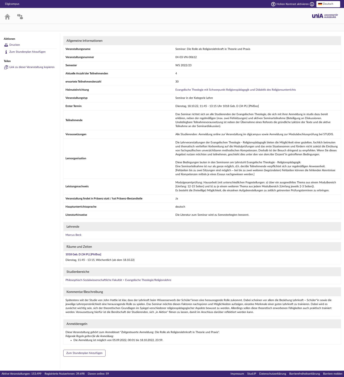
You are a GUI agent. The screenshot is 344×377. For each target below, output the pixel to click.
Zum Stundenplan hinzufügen (27, 52)
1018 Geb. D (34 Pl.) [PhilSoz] (83, 254)
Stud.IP (251, 373)
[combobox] (328, 4)
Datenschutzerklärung (272, 373)
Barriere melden (332, 373)
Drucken (14, 45)
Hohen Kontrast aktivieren (293, 4)
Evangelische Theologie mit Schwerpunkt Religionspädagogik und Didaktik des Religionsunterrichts (235, 89)
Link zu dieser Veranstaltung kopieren (32, 67)
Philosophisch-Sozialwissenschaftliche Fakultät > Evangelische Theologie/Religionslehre (118, 280)
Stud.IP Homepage (325, 16)
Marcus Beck (73, 235)
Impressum (237, 373)
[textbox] (328, 4)
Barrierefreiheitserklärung (304, 373)
